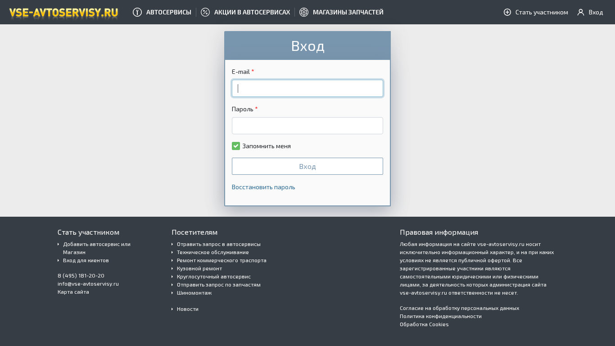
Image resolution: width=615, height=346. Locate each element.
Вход (307, 166)
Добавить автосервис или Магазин (97, 248)
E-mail (241, 71)
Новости (188, 308)
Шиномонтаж (194, 292)
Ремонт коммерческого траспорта (222, 260)
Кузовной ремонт (199, 268)
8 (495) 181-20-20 (81, 275)
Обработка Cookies (424, 324)
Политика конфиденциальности (441, 316)
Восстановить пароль (263, 187)
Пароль (242, 109)
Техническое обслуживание (213, 252)
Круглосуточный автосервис (214, 276)
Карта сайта (73, 291)
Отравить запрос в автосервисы (219, 244)
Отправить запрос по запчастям (219, 284)
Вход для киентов (86, 260)
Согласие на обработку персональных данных (459, 308)
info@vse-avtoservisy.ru (88, 283)
